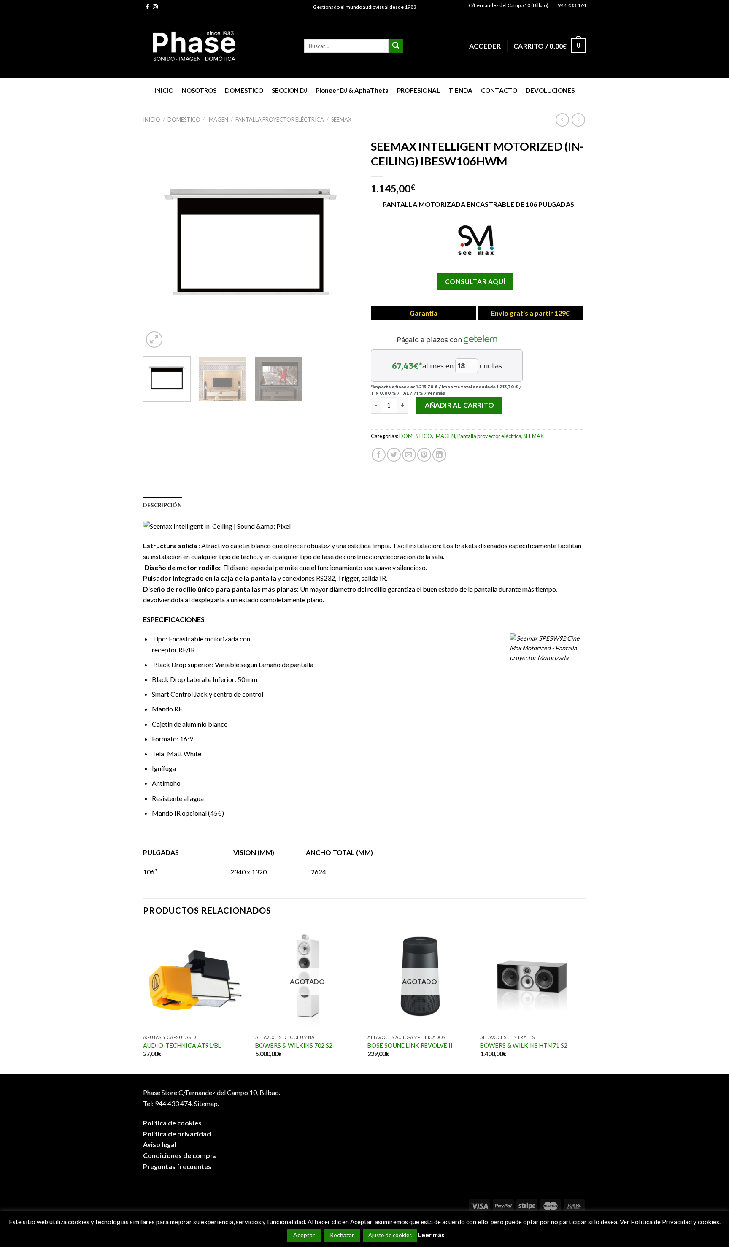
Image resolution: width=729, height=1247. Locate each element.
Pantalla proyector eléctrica (279, 119)
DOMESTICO (244, 90)
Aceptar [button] (304, 1235)
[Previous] (157, 242)
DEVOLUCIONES (550, 90)
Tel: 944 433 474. (168, 1103)
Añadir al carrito (459, 405)
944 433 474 (572, 5)
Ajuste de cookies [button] (390, 1235)
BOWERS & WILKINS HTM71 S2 (523, 1045)
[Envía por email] (409, 455)
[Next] (343, 242)
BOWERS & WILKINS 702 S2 (293, 1045)
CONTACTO (499, 90)
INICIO (163, 90)
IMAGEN (217, 119)
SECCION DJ (289, 90)
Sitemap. (206, 1103)
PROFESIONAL (418, 90)
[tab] (162, 505)
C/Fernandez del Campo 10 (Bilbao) (508, 5)
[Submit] (396, 46)
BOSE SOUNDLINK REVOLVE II (410, 1045)
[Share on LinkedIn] (439, 455)
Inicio (151, 119)
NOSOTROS (199, 90)
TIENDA (460, 90)
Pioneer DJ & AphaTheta (352, 90)
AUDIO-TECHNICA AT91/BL (182, 1045)
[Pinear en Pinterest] (424, 455)
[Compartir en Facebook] (379, 455)
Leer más (431, 1235)
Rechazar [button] (342, 1235)
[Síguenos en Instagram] (155, 7)
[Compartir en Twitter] (394, 455)
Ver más (436, 393)
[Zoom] (154, 339)
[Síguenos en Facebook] (147, 7)
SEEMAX (341, 119)
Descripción (162, 505)
